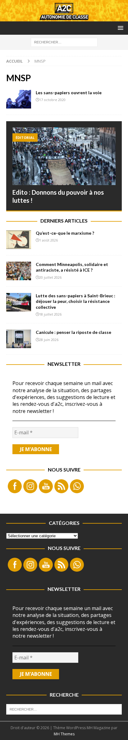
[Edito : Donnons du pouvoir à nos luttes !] (64, 156)
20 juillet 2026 (50, 277)
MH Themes (64, 734)
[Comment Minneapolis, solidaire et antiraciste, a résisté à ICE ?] (18, 271)
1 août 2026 (48, 240)
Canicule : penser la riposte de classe (73, 332)
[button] (119, 28)
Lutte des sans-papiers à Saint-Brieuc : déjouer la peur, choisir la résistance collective (75, 301)
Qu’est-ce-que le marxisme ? (65, 233)
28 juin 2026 (48, 339)
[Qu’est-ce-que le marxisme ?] (18, 239)
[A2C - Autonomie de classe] (64, 17)
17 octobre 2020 (52, 99)
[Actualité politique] (18, 99)
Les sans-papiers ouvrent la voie (69, 92)
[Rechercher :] (64, 42)
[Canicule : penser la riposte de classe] (18, 339)
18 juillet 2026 (50, 314)
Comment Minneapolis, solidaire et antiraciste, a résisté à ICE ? (72, 267)
